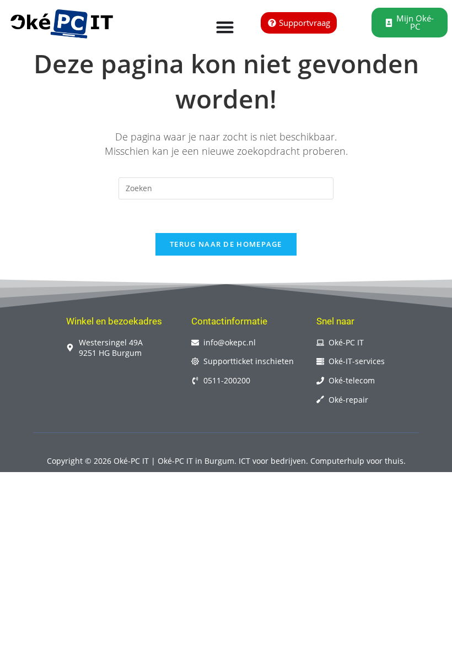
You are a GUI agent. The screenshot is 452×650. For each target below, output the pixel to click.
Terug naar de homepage (226, 244)
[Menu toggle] (225, 27)
